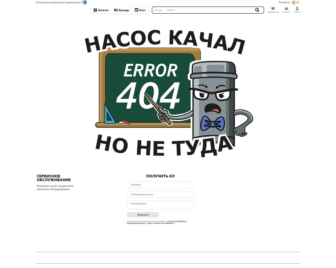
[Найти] (257, 10)
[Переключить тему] (295, 2)
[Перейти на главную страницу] (61, 10)
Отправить (178, 214)
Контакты (284, 2)
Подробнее (51, 196)
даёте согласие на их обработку (161, 223)
